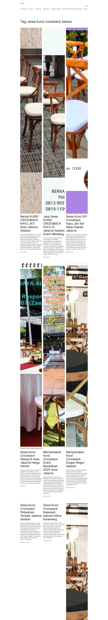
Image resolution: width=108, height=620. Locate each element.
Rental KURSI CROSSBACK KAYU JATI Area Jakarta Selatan (29, 223)
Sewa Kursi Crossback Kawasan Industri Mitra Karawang (52, 512)
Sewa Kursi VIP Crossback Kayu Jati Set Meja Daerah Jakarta (76, 223)
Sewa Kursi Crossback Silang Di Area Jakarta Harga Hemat (30, 459)
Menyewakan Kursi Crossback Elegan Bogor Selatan (75, 459)
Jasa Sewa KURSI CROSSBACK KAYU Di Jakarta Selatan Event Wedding (54, 225)
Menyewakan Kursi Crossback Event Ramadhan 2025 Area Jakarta (52, 462)
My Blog (22, 3)
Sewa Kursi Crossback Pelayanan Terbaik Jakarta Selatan (30, 512)
